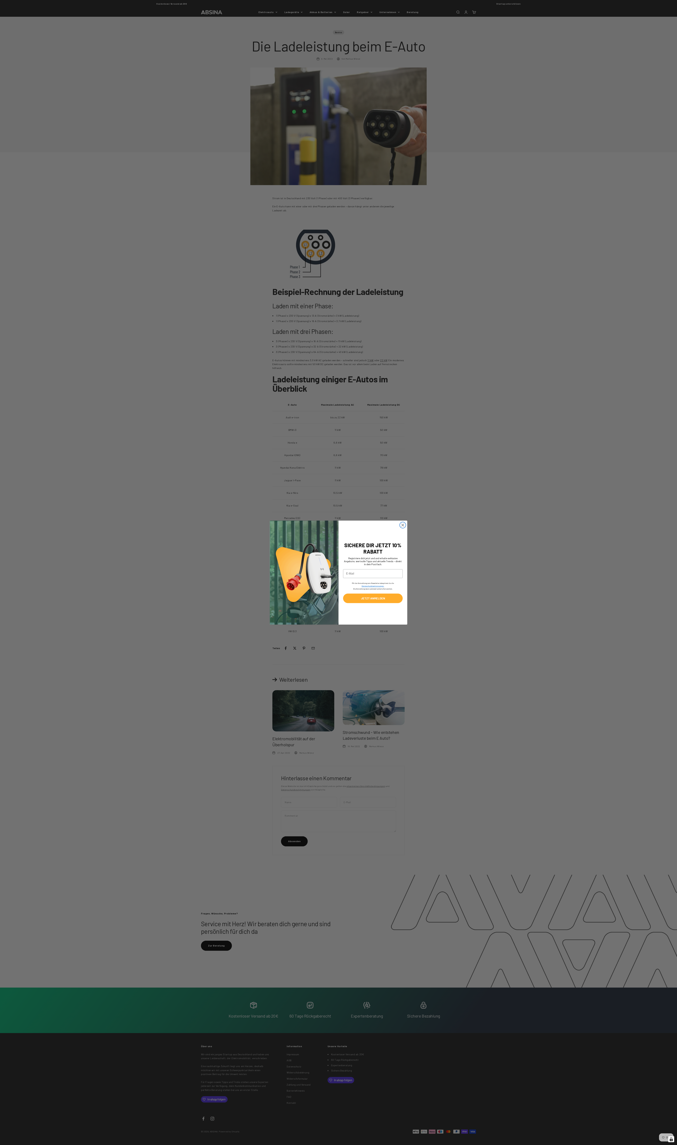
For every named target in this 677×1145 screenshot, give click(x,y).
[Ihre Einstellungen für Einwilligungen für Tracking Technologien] (671, 1139)
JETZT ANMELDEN (373, 598)
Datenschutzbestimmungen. (373, 586)
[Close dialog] (403, 525)
